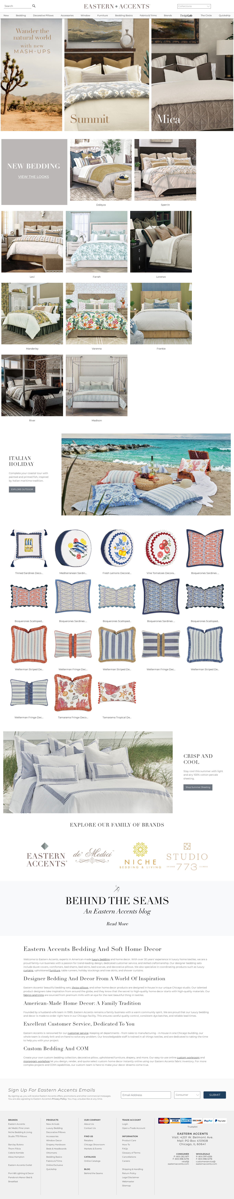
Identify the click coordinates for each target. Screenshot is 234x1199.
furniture (55, 970)
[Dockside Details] (146, 514)
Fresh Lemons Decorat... (117, 573)
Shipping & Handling (132, 1169)
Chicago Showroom (94, 1144)
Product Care (129, 1140)
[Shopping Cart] (229, 6)
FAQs (125, 1148)
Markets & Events (93, 1148)
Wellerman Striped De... (29, 669)
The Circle (206, 15)
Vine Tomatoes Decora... (161, 573)
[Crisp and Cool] (88, 812)
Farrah (97, 276)
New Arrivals (52, 1124)
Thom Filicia (14, 1148)
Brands (168, 15)
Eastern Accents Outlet (20, 1165)
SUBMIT (214, 1095)
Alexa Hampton (16, 1157)
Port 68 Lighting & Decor (21, 1173)
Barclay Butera (15, 1144)
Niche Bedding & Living (20, 1132)
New (6, 15)
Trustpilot (193, 1126)
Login (125, 1124)
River (32, 420)
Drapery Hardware (55, 1144)
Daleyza (101, 204)
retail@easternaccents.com (178, 1162)
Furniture (102, 15)
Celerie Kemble (16, 1152)
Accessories (67, 15)
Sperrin (165, 204)
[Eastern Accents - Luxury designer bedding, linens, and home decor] (117, 6)
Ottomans (51, 1152)
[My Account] (226, 6)
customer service (78, 1033)
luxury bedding (101, 959)
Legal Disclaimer (130, 1177)
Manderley (32, 348)
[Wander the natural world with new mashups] (117, 130)
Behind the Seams (93, 1173)
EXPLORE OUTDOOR (22, 489)
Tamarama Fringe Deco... (73, 717)
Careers (126, 1161)
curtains (28, 970)
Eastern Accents (16, 1124)
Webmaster (128, 1181)
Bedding (21, 15)
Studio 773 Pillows (17, 1136)
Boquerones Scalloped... (29, 621)
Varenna (97, 348)
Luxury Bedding (54, 1128)
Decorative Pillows (43, 15)
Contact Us (90, 1128)
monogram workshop (36, 1061)
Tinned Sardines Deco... (29, 573)
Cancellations (129, 1157)
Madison (97, 420)
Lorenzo (161, 276)
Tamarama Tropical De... (117, 717)
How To (126, 1144)
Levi (32, 276)
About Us (89, 1124)
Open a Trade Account (133, 1128)
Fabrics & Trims (148, 15)
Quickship (224, 15)
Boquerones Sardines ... (205, 573)
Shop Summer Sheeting (198, 787)
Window (85, 15)
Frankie (161, 348)
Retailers (88, 1140)
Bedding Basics (124, 15)
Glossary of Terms (131, 1152)
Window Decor (54, 1140)
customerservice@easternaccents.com (206, 1162)
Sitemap (126, 1185)
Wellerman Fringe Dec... (73, 669)
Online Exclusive (54, 1165)
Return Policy (129, 1173)
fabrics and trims (33, 995)
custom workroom (188, 1057)
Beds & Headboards (56, 1148)
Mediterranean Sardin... (73, 573)
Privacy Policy (59, 1099)
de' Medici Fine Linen (18, 1128)
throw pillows (80, 987)
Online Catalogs (92, 1161)
